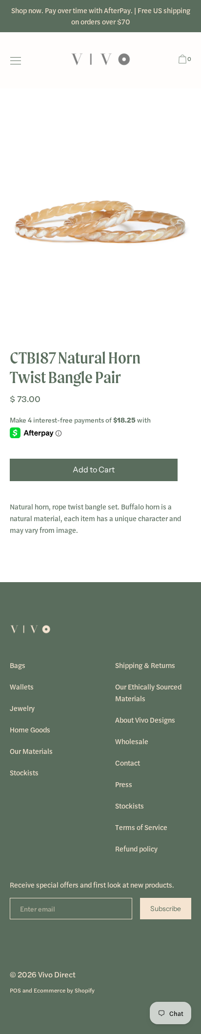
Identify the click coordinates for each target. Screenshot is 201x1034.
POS (15, 990)
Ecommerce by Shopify (64, 990)
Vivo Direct (57, 974)
